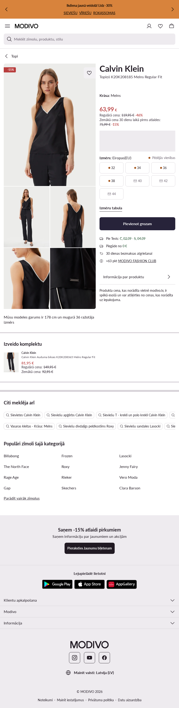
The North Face (16, 466)
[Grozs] (171, 26)
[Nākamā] (172, 9)
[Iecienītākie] (160, 26)
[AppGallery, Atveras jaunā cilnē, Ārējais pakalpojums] (122, 584)
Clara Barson (129, 488)
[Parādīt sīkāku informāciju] (168, 276)
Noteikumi (45, 700)
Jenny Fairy (128, 466)
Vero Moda (128, 477)
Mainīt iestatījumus (70, 700)
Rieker (67, 477)
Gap (7, 488)
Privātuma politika (101, 700)
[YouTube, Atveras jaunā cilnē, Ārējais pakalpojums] (89, 657)
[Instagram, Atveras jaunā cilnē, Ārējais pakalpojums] (74, 657)
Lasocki (125, 456)
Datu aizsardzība (129, 700)
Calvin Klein (122, 68)
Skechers (69, 488)
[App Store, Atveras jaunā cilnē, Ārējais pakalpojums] (89, 584)
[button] (50, 125)
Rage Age (11, 477)
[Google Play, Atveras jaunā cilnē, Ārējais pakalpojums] (57, 584)
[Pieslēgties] (149, 26)
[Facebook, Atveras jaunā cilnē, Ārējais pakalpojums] (104, 657)
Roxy (65, 466)
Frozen (67, 456)
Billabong (11, 456)
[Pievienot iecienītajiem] (90, 72)
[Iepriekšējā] (6, 9)
